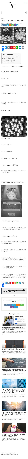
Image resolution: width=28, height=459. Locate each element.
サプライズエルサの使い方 (8, 62)
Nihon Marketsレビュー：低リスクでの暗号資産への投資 (13, 328)
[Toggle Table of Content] (17, 55)
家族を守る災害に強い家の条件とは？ (13, 349)
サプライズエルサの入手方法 (8, 60)
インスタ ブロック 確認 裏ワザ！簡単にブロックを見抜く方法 (13, 435)
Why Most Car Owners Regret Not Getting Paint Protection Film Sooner (14, 370)
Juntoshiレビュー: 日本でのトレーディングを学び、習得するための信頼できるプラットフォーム (13, 391)
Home (2, 18)
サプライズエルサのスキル (8, 58)
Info (15, 23)
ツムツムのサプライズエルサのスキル (10, 57)
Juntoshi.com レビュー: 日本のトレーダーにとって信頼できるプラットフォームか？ (14, 414)
